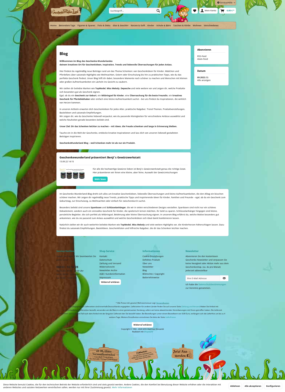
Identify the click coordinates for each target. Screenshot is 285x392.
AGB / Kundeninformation (112, 273)
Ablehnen (235, 386)
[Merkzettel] (194, 11)
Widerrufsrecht (107, 266)
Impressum (105, 277)
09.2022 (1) (202, 77)
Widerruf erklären (110, 282)
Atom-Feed (202, 59)
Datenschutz (105, 259)
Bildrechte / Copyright (153, 273)
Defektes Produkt (151, 259)
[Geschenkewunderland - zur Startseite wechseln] (65, 13)
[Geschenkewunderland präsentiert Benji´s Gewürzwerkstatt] (72, 173)
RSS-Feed (201, 56)
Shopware (148, 331)
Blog (144, 270)
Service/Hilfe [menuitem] (226, 2)
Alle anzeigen (204, 80)
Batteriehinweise (150, 277)
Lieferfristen (171, 317)
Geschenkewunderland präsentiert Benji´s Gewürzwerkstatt (100, 157)
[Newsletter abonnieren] (224, 278)
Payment (145, 353)
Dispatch (103, 354)
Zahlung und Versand (110, 263)
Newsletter (147, 266)
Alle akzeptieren (253, 386)
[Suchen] (158, 11)
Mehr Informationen (122, 387)
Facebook (182, 353)
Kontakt (103, 256)
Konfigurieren (273, 386)
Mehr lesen (100, 179)
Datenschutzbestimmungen (212, 284)
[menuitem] (135, 11)
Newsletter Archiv (108, 270)
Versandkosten (162, 303)
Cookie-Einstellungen (153, 256)
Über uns (147, 263)
